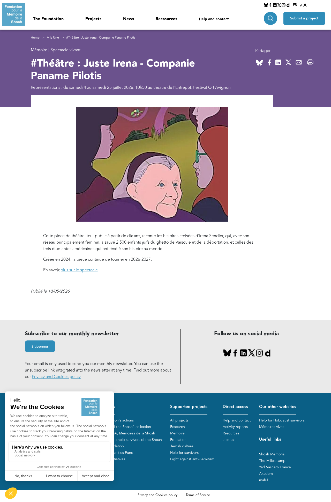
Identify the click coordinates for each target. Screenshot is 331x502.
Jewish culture (181, 446)
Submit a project (304, 18)
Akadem (266, 473)
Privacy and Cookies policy (56, 377)
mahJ (263, 480)
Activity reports (235, 427)
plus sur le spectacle (78, 270)
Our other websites (277, 407)
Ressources (166, 19)
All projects (179, 420)
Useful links (270, 439)
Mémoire (177, 433)
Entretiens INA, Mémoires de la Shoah (124, 433)
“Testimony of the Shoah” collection (122, 427)
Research (177, 427)
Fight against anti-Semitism (192, 459)
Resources (231, 433)
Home (35, 37)
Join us (228, 439)
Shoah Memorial (272, 454)
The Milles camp (272, 460)
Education (178, 439)
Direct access (235, 407)
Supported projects (188, 407)
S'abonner (40, 347)
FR (295, 5)
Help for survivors (184, 452)
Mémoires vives (271, 427)
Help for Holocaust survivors (282, 420)
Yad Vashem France (275, 467)
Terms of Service (198, 495)
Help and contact (214, 19)
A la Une (53, 37)
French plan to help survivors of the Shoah (127, 439)
